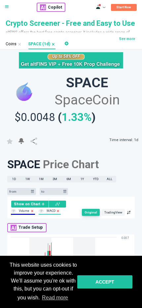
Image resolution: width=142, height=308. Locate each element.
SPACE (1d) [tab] (39, 44)
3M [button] (55, 179)
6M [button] (68, 179)
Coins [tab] (11, 44)
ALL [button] (109, 179)
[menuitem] (30, 204)
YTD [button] (96, 179)
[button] (53, 44)
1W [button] (27, 179)
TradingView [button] (113, 212)
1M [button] (41, 179)
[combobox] (19, 191)
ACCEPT (104, 282)
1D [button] (14, 179)
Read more (55, 297)
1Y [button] (82, 179)
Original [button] (91, 212)
